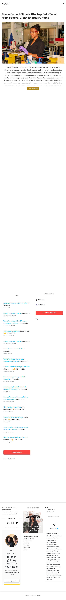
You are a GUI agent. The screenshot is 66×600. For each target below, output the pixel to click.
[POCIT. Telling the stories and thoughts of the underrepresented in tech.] (6, 3)
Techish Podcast (49, 512)
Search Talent (27, 541)
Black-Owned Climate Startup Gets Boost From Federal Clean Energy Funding (29, 15)
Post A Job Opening (28, 538)
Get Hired (26, 543)
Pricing (25, 549)
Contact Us (26, 547)
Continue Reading (33, 88)
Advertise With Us (50, 509)
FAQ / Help (26, 545)
